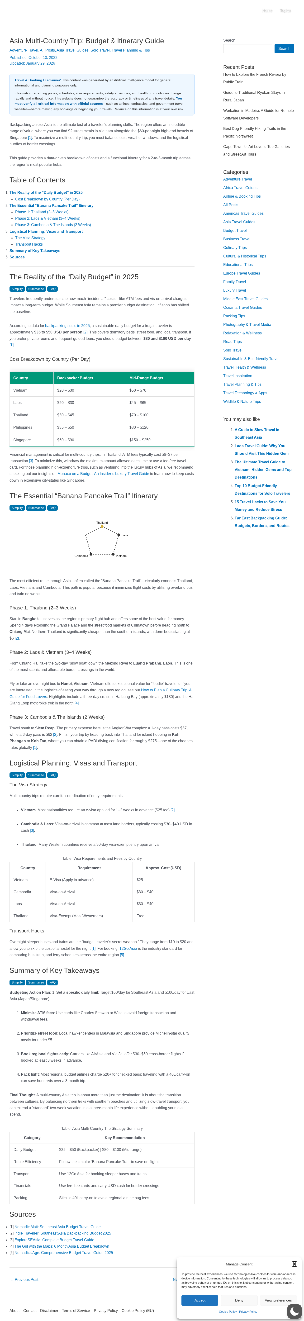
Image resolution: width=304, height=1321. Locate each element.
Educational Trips (238, 265)
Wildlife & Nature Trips (242, 401)
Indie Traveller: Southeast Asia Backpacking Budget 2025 (62, 1233)
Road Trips (232, 342)
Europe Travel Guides (241, 273)
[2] (85, 332)
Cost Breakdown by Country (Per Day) (47, 199)
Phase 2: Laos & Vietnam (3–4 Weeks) (47, 218)
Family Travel (234, 282)
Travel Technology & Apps (245, 393)
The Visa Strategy (30, 238)
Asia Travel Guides (73, 50)
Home (267, 11)
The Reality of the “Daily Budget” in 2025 (46, 192)
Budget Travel (235, 230)
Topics (285, 11)
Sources (17, 257)
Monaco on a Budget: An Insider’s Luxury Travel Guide (103, 474)
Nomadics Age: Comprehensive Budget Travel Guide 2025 (63, 1253)
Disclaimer (49, 1311)
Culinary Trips (235, 248)
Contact (29, 1311)
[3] (31, 461)
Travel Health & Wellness (244, 367)
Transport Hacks (29, 244)
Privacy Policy (248, 1311)
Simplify (17, 289)
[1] (30, 138)
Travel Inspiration (237, 376)
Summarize (36, 289)
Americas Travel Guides (243, 213)
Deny (239, 1300)
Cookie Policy (228, 1311)
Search (229, 40)
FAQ (52, 289)
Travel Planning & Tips (131, 50)
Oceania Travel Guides (242, 307)
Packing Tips (234, 316)
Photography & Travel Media (247, 325)
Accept (200, 1300)
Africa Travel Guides (240, 188)
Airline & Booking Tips (242, 196)
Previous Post (24, 1280)
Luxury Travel (234, 290)
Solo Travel (100, 50)
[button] (294, 1264)
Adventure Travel (24, 50)
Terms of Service (76, 1311)
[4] (77, 703)
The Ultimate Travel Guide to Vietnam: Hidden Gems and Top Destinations (263, 469)
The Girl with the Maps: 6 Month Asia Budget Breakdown (61, 1246)
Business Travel (236, 239)
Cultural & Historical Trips (244, 256)
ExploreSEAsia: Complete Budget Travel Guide (54, 1240)
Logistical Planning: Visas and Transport (46, 231)
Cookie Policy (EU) (138, 1311)
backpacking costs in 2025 (67, 326)
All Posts (47, 50)
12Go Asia (128, 948)
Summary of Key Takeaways (35, 251)
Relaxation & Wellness (242, 333)
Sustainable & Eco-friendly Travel (251, 359)
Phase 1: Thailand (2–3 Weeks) (41, 212)
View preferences (278, 1300)
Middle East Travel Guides (245, 299)
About (14, 1311)
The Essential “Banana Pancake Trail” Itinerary (52, 206)
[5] (122, 955)
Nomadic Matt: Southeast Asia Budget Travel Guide (57, 1227)
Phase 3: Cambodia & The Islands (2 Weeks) (53, 225)
